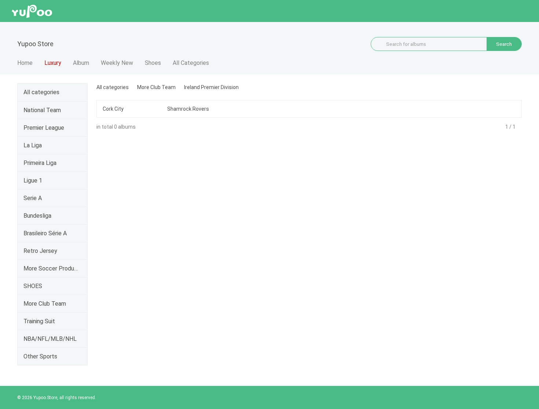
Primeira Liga (39, 162)
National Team (42, 110)
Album (81, 62)
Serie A (32, 198)
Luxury (52, 62)
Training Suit (39, 321)
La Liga (32, 145)
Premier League (43, 127)
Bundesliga (37, 215)
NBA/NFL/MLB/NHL (50, 338)
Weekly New (117, 62)
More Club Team (44, 303)
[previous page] (501, 127)
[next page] (519, 127)
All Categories (191, 62)
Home (25, 62)
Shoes (153, 62)
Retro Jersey (40, 250)
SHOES (32, 286)
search (504, 44)
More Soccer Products (50, 268)
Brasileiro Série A (45, 233)
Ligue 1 (32, 180)
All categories (41, 92)
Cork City (113, 109)
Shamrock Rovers (188, 109)
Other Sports (40, 356)
